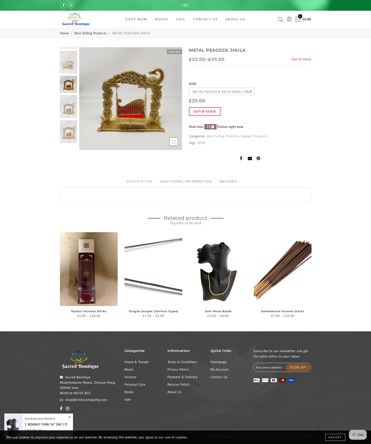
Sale (181, 19)
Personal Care (135, 384)
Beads (129, 369)
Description (139, 181)
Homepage (218, 362)
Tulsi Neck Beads (218, 311)
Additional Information (186, 181)
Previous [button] (87, 101)
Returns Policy (178, 384)
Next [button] (169, 101)
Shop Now (136, 19)
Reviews (228, 181)
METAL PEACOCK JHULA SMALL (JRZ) (222, 92)
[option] (130, 98)
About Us (235, 19)
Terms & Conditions (182, 362)
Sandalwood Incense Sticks (282, 311)
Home (64, 33)
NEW (201, 143)
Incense (130, 377)
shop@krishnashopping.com (86, 400)
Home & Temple (137, 362)
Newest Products (254, 136)
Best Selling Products (91, 33)
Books (162, 19)
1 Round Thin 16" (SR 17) (46, 424)
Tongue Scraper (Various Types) (153, 311)
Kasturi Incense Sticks (88, 311)
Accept (335, 437)
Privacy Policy (178, 369)
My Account (219, 369)
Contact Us (205, 19)
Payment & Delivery (182, 377)
